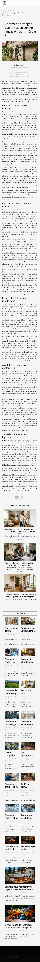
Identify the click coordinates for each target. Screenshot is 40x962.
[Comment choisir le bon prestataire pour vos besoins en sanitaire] (12, 808)
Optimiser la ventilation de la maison (19, 70)
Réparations (12, 10)
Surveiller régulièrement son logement (19, 76)
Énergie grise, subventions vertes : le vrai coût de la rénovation (20, 564)
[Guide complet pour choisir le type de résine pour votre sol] (12, 745)
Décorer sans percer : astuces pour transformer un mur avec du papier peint (20, 531)
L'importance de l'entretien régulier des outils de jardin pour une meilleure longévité (19, 927)
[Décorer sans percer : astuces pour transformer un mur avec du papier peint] (20, 518)
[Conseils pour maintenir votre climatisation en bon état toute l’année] (12, 839)
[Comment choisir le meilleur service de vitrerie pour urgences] (12, 652)
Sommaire (20, 65)
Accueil (3, 10)
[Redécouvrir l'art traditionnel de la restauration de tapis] (28, 777)
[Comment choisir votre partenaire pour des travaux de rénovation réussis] (28, 652)
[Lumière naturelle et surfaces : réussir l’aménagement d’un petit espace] (20, 583)
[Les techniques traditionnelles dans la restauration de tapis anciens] (28, 746)
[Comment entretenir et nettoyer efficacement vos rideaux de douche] (28, 714)
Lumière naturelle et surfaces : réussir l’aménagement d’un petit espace (20, 595)
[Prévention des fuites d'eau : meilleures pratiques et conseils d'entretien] (28, 808)
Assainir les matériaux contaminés (19, 74)
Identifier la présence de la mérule (19, 68)
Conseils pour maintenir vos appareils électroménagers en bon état (19, 889)
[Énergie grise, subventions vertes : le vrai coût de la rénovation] (20, 552)
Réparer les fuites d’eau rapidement (19, 72)
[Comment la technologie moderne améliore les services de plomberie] (12, 714)
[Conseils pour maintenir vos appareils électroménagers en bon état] (20, 875)
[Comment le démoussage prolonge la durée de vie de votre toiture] (12, 683)
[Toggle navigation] (4, 3)
